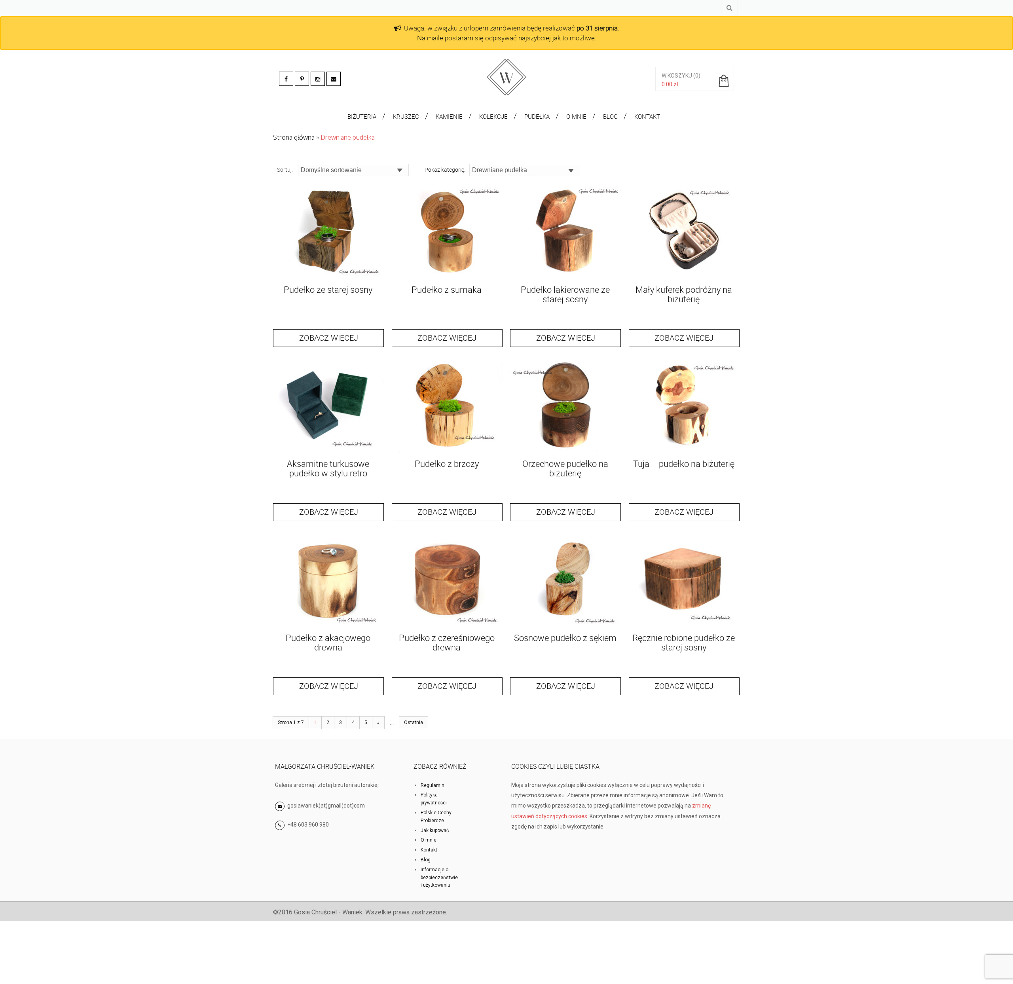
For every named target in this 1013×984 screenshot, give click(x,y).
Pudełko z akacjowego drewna (328, 642)
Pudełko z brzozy (447, 463)
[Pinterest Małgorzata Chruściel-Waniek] (302, 79)
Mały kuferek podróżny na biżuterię (683, 294)
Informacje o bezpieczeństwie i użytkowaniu (439, 877)
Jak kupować (435, 830)
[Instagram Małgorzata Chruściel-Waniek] (318, 79)
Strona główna (294, 137)
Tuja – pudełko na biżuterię (683, 463)
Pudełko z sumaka (447, 289)
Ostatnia (413, 722)
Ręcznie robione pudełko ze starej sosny (683, 642)
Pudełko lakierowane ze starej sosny (565, 294)
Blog (426, 860)
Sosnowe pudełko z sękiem (565, 637)
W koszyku (677, 75)
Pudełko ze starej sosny (328, 289)
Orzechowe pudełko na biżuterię (565, 468)
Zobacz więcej (328, 337)
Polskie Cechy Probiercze (436, 816)
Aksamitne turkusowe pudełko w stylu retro (328, 468)
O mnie (428, 840)
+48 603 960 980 (308, 824)
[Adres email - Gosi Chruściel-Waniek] (333, 79)
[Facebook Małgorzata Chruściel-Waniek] (286, 79)
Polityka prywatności (434, 799)
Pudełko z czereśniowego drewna (447, 642)
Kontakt (429, 850)
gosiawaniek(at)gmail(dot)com (325, 805)
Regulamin (432, 785)
